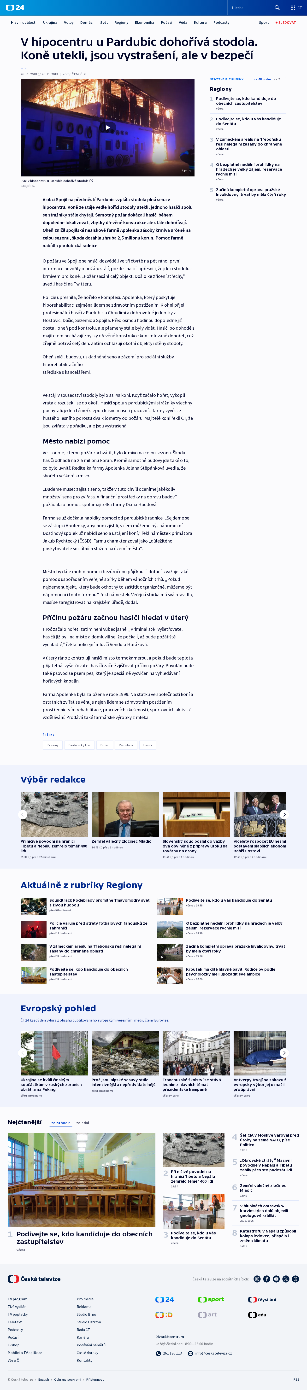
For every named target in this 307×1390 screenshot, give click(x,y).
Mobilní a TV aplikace (25, 1352)
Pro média (85, 1299)
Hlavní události (23, 22)
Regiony (121, 22)
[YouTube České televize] (276, 1279)
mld (23, 69)
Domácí (87, 22)
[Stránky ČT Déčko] (163, 1314)
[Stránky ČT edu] (257, 1314)
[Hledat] (277, 7)
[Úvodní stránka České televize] (34, 1279)
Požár (104, 745)
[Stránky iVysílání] (262, 1299)
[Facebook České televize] (267, 1279)
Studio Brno (86, 1314)
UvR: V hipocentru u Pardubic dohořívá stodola (55, 181)
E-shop (13, 1345)
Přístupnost (95, 1379)
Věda (183, 22)
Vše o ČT (14, 1360)
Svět (104, 22)
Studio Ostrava (89, 1322)
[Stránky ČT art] (207, 1314)
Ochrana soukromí (67, 1379)
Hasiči (147, 745)
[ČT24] (15, 8)
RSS (296, 1379)
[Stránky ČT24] (164, 1299)
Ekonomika (144, 22)
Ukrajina (50, 22)
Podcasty (221, 22)
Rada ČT (83, 1329)
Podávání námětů (91, 1345)
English (43, 1379)
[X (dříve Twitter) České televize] (286, 1279)
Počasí (166, 22)
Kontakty (84, 1360)
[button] (108, 127)
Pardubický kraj (79, 745)
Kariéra (83, 1337)
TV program (17, 1299)
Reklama (84, 1306)
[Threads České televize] (295, 1279)
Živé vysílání (17, 1306)
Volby (69, 22)
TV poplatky (18, 1314)
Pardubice (126, 745)
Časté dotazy (87, 1352)
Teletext (15, 1322)
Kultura (200, 22)
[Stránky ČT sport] (211, 1299)
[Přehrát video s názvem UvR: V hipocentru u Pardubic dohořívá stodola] (107, 127)
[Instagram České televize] (257, 1279)
